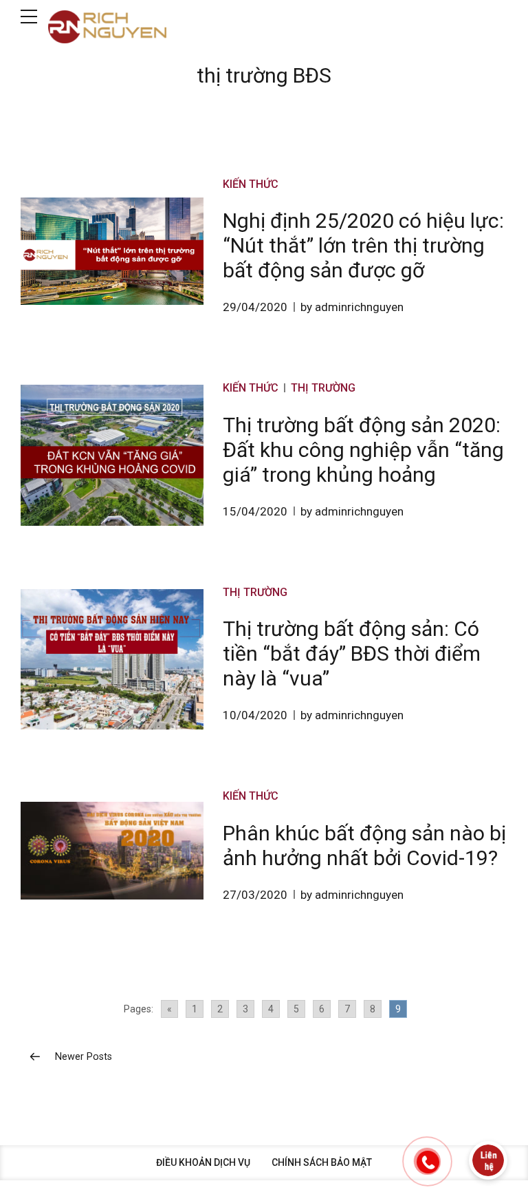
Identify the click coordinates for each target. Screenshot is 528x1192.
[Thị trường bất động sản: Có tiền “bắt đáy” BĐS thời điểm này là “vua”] (112, 659)
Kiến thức (250, 184)
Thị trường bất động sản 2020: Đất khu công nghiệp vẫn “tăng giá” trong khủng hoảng (363, 450)
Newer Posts (83, 1057)
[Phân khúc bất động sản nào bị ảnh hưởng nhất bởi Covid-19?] (112, 851)
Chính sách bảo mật (322, 1162)
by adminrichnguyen (352, 307)
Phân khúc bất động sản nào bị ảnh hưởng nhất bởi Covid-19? (364, 845)
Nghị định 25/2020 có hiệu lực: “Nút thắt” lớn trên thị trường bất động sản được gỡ (363, 245)
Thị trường (323, 387)
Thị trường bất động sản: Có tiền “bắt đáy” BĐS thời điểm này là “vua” (352, 653)
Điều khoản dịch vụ (203, 1162)
